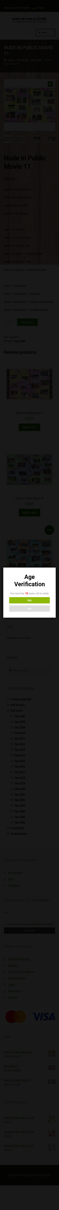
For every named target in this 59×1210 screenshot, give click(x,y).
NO (29, 608)
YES (29, 600)
